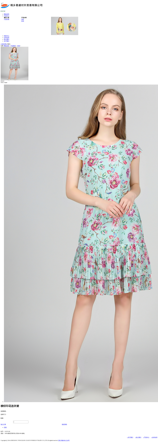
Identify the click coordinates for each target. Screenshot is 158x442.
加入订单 (3, 424)
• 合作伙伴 (154, 437)
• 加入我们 (138, 437)
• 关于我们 (130, 437)
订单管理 (3, 44)
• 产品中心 (146, 437)
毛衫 (22, 19)
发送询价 (64, 424)
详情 (5, 427)
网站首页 (6, 45)
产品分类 (6, 19)
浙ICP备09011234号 (64, 440)
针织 (22, 21)
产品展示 (13, 45)
